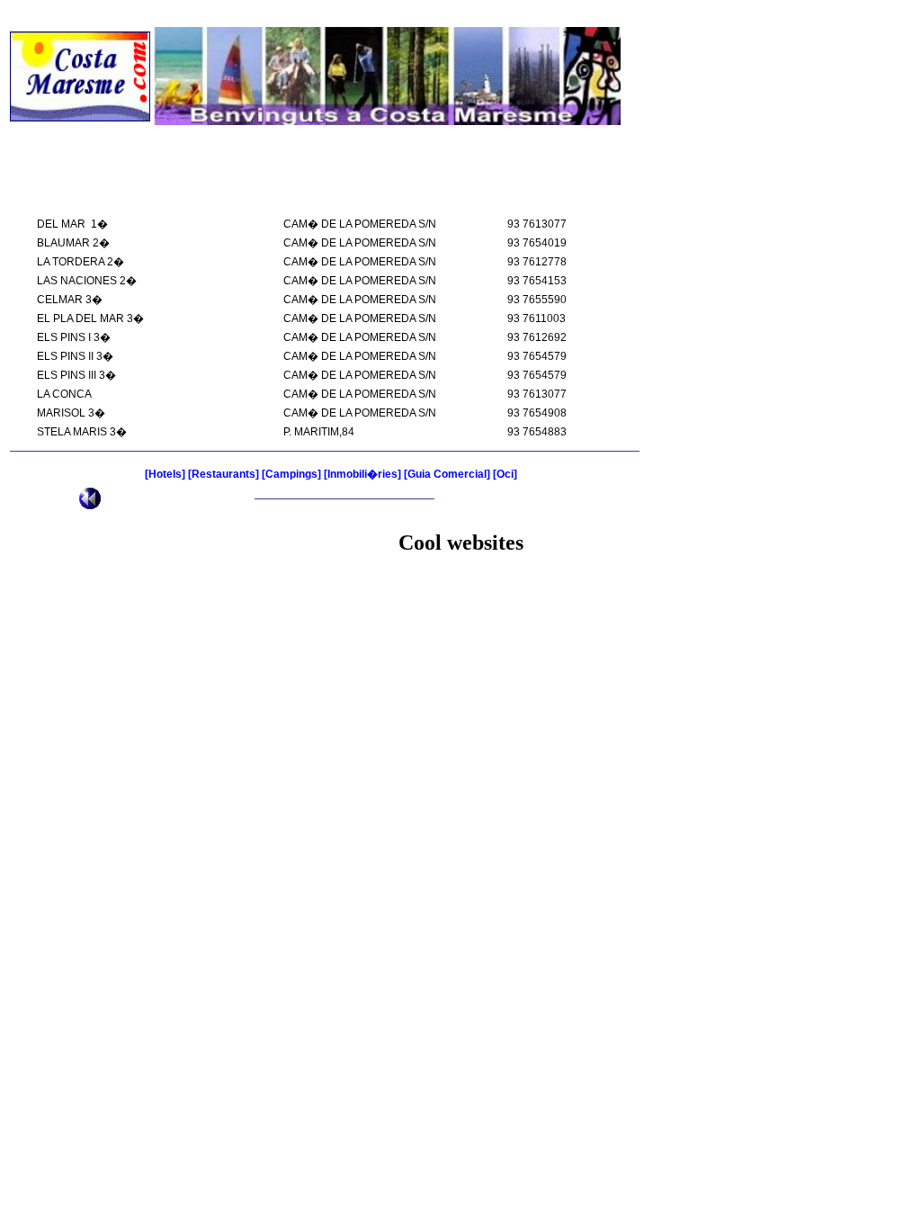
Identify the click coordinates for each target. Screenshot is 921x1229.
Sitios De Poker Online (461, 582)
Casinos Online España (516, 13)
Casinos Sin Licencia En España (812, 13)
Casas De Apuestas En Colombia (461, 614)
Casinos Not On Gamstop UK (101, 13)
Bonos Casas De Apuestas (460, 598)
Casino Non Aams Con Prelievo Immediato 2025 (316, 13)
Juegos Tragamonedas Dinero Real (460, 630)
